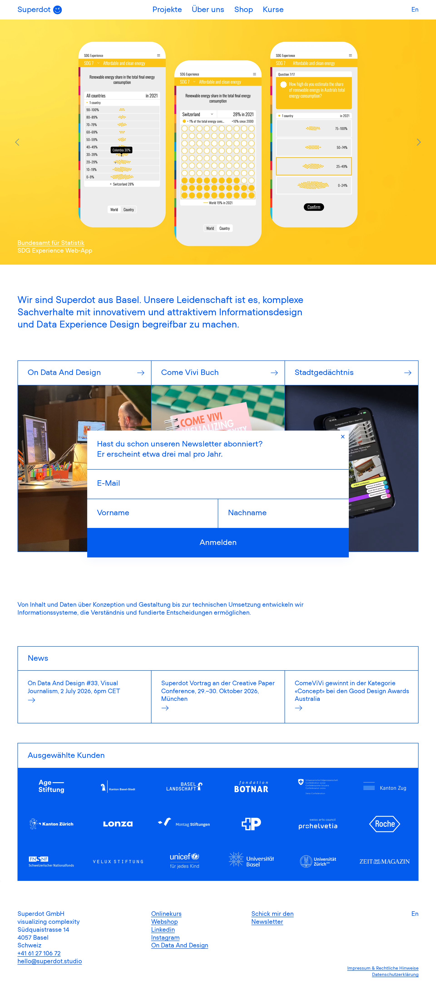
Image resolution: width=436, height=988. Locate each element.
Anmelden (218, 543)
